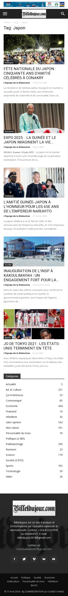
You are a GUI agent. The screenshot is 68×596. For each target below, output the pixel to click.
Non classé (12, 427)
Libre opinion (13, 422)
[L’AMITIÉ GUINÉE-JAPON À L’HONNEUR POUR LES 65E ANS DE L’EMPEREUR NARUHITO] (34, 182)
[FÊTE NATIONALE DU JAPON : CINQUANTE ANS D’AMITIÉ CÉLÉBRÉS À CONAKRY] (34, 49)
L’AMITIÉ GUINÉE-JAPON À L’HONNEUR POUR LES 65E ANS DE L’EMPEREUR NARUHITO (31, 206)
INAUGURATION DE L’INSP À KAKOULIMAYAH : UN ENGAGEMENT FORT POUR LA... (31, 275)
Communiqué (14, 400)
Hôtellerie (11, 417)
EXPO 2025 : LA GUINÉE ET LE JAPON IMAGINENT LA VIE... (30, 139)
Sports (8, 337)
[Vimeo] (34, 559)
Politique (9, 62)
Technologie (13, 471)
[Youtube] (53, 559)
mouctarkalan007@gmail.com (34, 549)
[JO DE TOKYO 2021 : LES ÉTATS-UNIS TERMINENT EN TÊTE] (34, 324)
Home (7, 22)
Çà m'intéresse (14, 395)
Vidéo (9, 476)
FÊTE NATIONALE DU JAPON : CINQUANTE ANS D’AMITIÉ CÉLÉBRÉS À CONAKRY (30, 73)
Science (10, 455)
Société (8, 265)
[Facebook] (14, 559)
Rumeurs (11, 449)
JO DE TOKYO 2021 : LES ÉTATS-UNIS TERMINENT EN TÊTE (32, 346)
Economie (9, 131)
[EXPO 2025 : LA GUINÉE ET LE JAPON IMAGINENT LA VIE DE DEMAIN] (34, 118)
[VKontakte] (44, 559)
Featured (11, 411)
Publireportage (14, 444)
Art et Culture (13, 389)
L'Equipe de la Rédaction (17, 82)
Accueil (14, 577)
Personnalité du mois (18, 433)
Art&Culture (13, 581)
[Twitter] (24, 559)
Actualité (11, 384)
